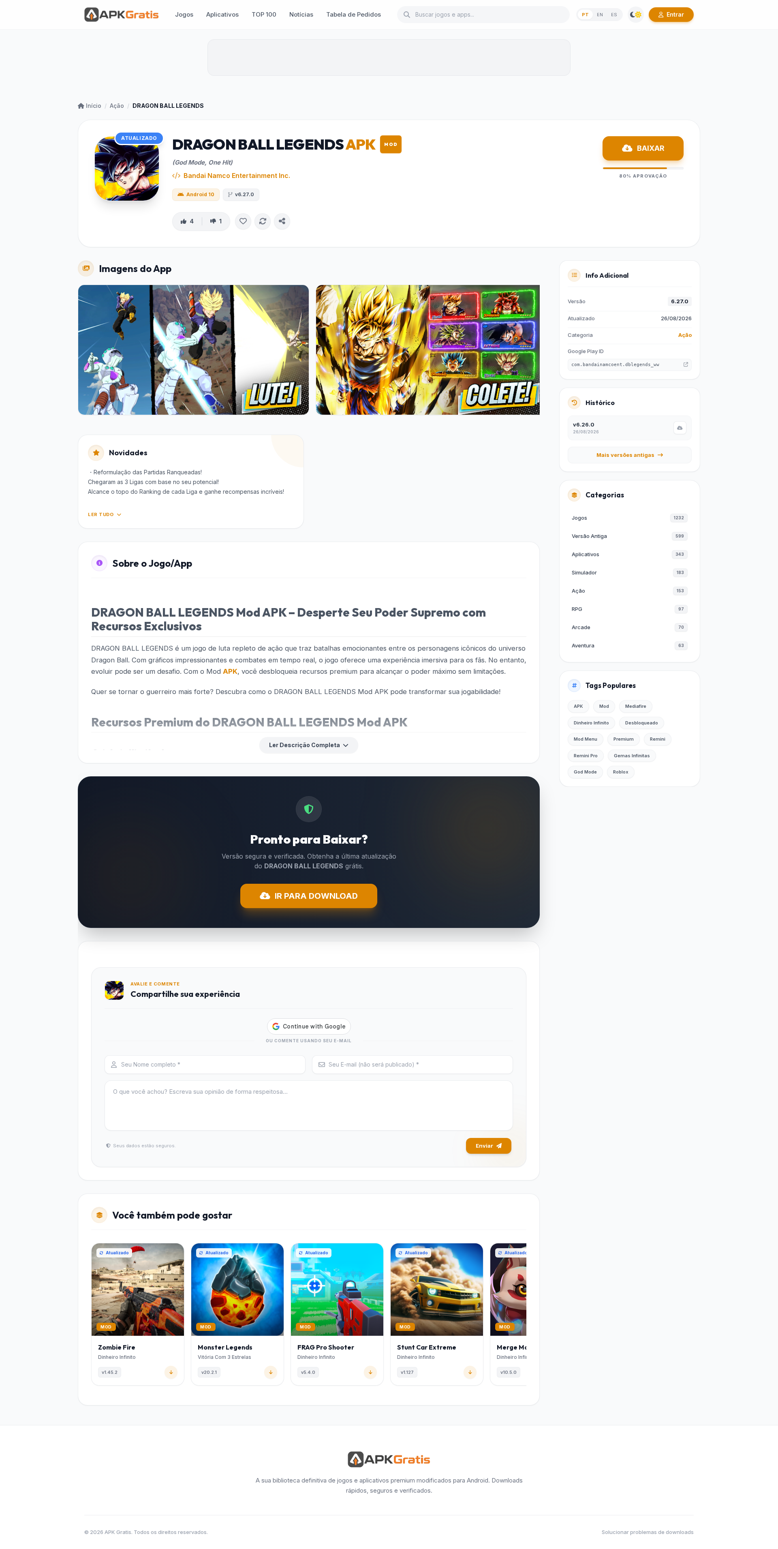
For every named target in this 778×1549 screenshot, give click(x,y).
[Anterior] (93, 1316)
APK (230, 671)
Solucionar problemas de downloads (648, 1532)
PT (585, 14)
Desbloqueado (641, 723)
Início (93, 105)
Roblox (620, 772)
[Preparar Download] (679, 427)
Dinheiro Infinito (591, 723)
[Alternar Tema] (636, 14)
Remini (657, 739)
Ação (117, 105)
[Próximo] (524, 1316)
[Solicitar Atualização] (262, 221)
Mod (604, 706)
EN (600, 14)
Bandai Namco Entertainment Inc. (237, 175)
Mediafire (635, 706)
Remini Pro (586, 755)
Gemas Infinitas (632, 755)
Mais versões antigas (625, 455)
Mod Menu (585, 739)
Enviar (484, 1145)
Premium (623, 739)
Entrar (675, 14)
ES (614, 14)
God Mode (585, 772)
